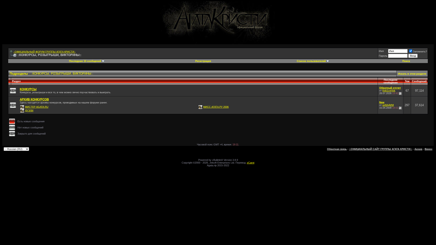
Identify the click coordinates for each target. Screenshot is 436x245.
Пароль (383, 55)
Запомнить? (420, 51)
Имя (381, 51)
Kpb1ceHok (388, 90)
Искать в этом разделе (412, 73)
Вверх (428, 149)
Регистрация (203, 61)
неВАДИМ (388, 105)
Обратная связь (337, 149)
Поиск (406, 61)
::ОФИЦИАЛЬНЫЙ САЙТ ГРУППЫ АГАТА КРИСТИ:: (380, 149)
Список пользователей (311, 61)
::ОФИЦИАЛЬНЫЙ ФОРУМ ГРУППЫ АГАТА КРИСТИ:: (44, 51)
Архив (418, 149)
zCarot (250, 162)
